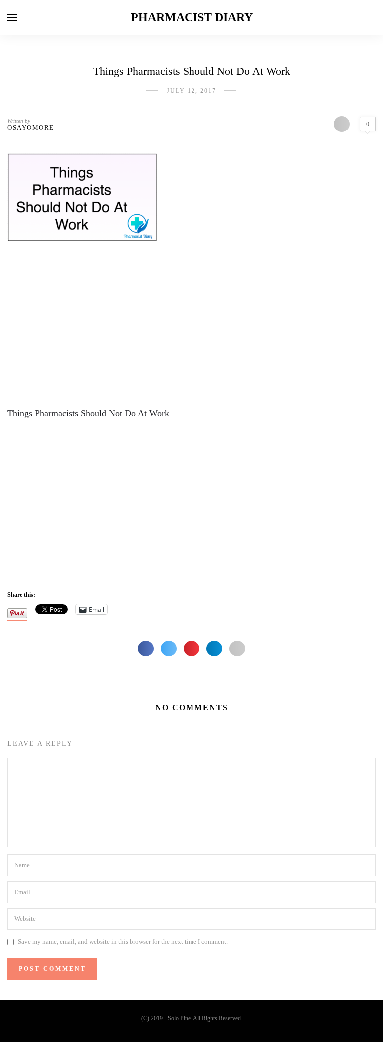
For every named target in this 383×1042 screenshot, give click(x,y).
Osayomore (30, 127)
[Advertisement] (191, 325)
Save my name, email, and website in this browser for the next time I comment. (123, 941)
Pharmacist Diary (192, 17)
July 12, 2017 (191, 90)
